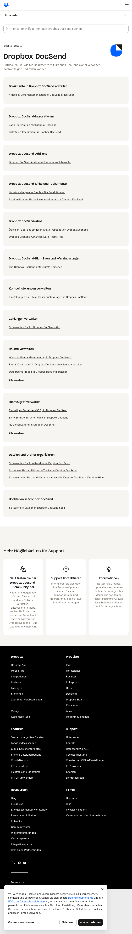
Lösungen (17, 688)
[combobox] (69, 29)
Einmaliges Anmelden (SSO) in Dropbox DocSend (38, 410)
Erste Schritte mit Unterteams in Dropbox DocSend (38, 417)
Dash (69, 688)
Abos (69, 711)
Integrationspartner (22, 844)
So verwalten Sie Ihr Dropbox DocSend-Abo (34, 327)
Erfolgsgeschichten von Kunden (29, 809)
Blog (13, 798)
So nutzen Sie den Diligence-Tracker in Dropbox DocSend (43, 470)
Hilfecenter (11, 15)
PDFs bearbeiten (20, 766)
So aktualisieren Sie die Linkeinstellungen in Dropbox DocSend (46, 199)
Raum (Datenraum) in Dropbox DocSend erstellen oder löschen (45, 364)
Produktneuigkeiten (77, 716)
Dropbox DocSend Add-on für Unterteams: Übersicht (40, 162)
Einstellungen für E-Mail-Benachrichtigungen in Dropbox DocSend (48, 297)
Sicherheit (17, 693)
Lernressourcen (75, 777)
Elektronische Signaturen (26, 771)
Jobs (68, 803)
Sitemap (71, 771)
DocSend (71, 693)
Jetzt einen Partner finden (26, 849)
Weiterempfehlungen (23, 832)
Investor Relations (76, 809)
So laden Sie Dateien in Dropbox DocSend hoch (37, 507)
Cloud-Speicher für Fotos (26, 748)
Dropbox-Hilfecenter (13, 46)
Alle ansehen (16, 380)
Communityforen (21, 826)
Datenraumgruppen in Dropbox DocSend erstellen (38, 371)
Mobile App (17, 670)
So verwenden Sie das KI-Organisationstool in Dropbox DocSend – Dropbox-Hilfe (56, 477)
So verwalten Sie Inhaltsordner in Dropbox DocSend (39, 463)
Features (16, 682)
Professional (73, 670)
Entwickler (17, 821)
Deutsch (15, 882)
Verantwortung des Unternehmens (86, 815)
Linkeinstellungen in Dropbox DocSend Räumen (37, 192)
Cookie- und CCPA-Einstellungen (85, 760)
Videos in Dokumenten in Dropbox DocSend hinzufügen (42, 94)
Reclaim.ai (72, 705)
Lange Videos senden (23, 742)
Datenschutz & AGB (77, 748)
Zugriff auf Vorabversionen (26, 699)
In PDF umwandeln (22, 777)
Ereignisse (17, 803)
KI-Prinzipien (73, 766)
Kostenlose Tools (20, 716)
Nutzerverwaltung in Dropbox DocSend (32, 424)
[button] (7, 29)
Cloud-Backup (19, 760)
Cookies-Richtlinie (76, 754)
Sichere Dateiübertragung (26, 754)
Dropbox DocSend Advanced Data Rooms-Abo (36, 236)
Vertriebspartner (20, 838)
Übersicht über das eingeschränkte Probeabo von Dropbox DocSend (48, 229)
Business (71, 676)
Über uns (71, 798)
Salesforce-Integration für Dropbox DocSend (35, 132)
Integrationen (19, 676)
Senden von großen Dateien (27, 737)
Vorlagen (16, 711)
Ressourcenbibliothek (23, 815)
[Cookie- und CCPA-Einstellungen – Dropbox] (55, 907)
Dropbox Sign (74, 699)
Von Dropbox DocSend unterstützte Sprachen (35, 266)
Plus (68, 665)
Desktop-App (18, 665)
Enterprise (72, 682)
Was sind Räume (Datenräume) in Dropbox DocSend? (40, 357)
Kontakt (70, 742)
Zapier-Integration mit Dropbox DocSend (33, 124)
